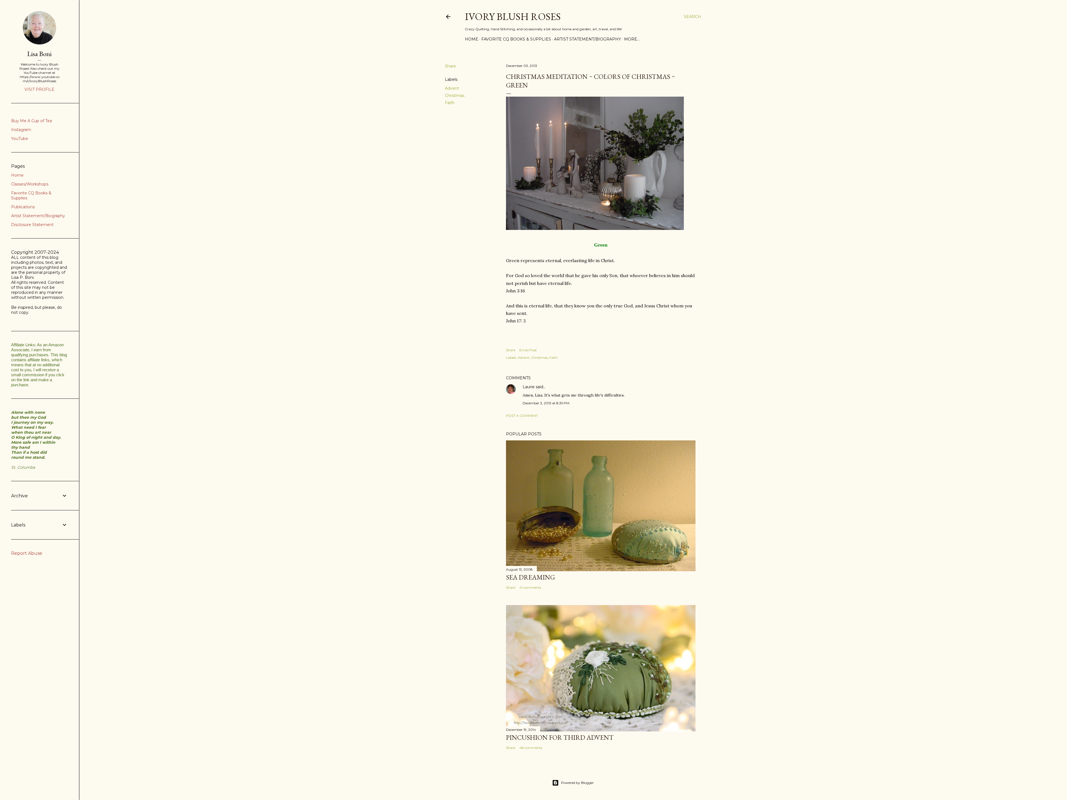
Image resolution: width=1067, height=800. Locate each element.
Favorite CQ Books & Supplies (516, 39)
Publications (23, 206)
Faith (450, 102)
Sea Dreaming (530, 577)
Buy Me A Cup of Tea (31, 120)
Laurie (529, 386)
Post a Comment (522, 415)
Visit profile (39, 89)
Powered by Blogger (577, 783)
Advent (452, 88)
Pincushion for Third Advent (560, 737)
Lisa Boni (39, 53)
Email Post (528, 350)
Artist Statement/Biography (587, 39)
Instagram (21, 129)
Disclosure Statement (32, 224)
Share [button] (450, 66)
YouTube (19, 138)
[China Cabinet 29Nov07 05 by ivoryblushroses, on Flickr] (595, 228)
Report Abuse (26, 553)
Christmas (454, 95)
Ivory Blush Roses (513, 16)
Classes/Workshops (29, 184)
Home (471, 39)
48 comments (530, 748)
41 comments (530, 587)
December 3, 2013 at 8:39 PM (546, 403)
